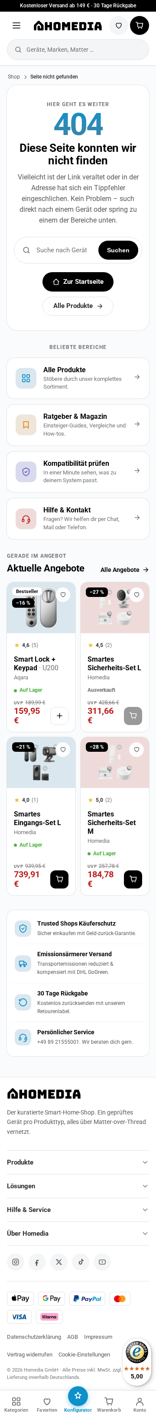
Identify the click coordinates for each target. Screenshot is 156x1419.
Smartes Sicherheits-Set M (112, 822)
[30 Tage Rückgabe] (78, 1002)
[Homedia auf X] (59, 1262)
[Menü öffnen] (16, 25)
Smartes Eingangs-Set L (37, 818)
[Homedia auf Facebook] (37, 1262)
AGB (72, 1337)
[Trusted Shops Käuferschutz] (78, 929)
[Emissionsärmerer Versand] (78, 963)
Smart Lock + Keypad (36, 663)
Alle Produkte (73, 306)
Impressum (98, 1337)
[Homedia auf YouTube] (102, 1262)
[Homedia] (67, 25)
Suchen (118, 250)
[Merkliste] (118, 25)
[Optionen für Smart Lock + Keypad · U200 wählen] (59, 716)
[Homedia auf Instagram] (15, 1262)
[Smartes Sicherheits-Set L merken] (136, 594)
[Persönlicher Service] (78, 1037)
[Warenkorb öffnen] (139, 25)
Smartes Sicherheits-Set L (114, 663)
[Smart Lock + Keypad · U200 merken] (62, 594)
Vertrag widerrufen (29, 1354)
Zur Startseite (83, 282)
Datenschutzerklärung (34, 1337)
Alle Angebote (120, 569)
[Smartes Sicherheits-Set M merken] (136, 749)
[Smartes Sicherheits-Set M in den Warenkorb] (133, 879)
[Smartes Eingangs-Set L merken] (62, 749)
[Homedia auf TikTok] (80, 1262)
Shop (14, 77)
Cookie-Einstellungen (84, 1354)
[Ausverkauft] (133, 716)
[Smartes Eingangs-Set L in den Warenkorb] (59, 879)
